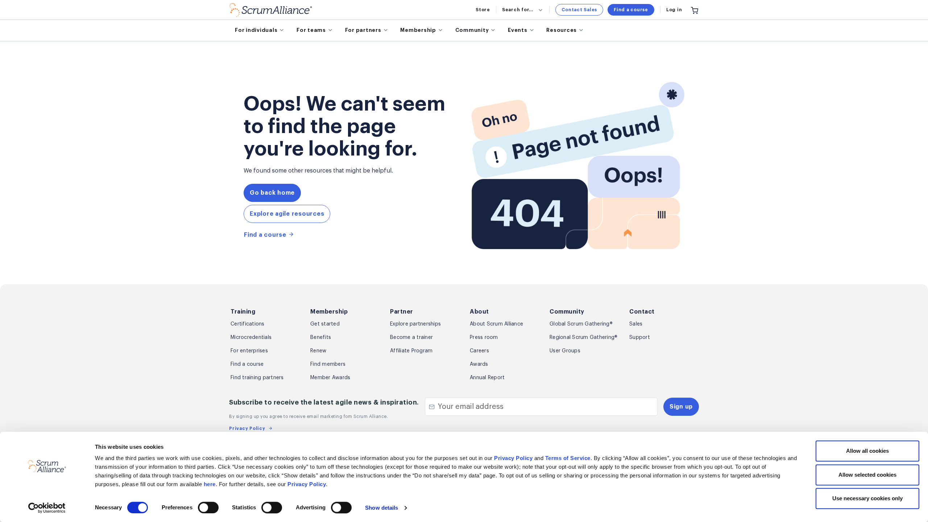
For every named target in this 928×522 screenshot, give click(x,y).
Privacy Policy (513, 458)
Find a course (631, 10)
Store (483, 10)
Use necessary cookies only (867, 498)
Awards (479, 364)
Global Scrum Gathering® (581, 324)
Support (639, 337)
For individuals (256, 30)
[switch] (208, 507)
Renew (318, 350)
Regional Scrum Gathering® (583, 337)
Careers (479, 350)
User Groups (565, 350)
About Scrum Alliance (496, 324)
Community (472, 30)
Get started (325, 324)
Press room (484, 337)
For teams (311, 30)
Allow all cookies (867, 451)
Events (517, 30)
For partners (363, 30)
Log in (674, 10)
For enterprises (249, 350)
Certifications (248, 324)
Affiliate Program (411, 350)
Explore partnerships (415, 324)
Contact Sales (579, 10)
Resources (561, 30)
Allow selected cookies (867, 475)
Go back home (272, 193)
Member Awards (330, 377)
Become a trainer (411, 337)
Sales (635, 324)
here (210, 484)
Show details (381, 508)
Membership (418, 30)
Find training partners (257, 377)
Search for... (517, 10)
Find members (327, 364)
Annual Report (487, 377)
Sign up (681, 407)
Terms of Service (568, 458)
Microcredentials (251, 337)
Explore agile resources (287, 214)
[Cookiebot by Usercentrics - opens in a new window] (47, 507)
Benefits (320, 337)
